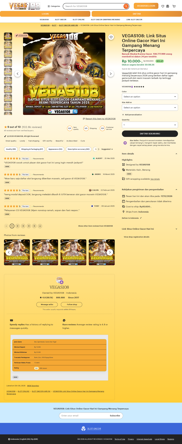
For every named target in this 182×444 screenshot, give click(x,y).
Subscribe (115, 415)
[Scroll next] (98, 149)
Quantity (125, 120)
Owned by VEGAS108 (53, 293)
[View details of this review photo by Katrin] (102, 252)
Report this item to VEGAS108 (101, 118)
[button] (61, 282)
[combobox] (93, 6)
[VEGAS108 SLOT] (25, 9)
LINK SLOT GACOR (134, 20)
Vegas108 (127, 73)
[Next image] (111, 74)
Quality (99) (11, 149)
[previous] (9, 252)
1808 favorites (33, 386)
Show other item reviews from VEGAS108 (95, 226)
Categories (55, 6)
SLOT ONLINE (78, 20)
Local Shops (160, 439)
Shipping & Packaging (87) (32, 149)
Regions (170, 439)
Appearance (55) (55, 149)
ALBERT (99, 158)
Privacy (131, 439)
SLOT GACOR (60, 20)
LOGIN (45, 14)
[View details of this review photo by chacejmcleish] (45, 252)
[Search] (126, 6)
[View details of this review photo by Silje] (73, 252)
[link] (6, 226)
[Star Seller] (132, 86)
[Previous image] (17, 74)
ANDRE (98, 174)
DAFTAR (137, 14)
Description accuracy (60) (78, 149)
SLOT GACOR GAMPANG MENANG (105, 20)
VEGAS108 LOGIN (146, 6)
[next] (110, 252)
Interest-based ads (144, 439)
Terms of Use (120, 439)
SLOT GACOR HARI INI (68, 25)
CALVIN (95, 190)
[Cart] (174, 6)
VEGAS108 (45, 25)
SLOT (54, 25)
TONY (96, 206)
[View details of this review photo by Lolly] (17, 252)
